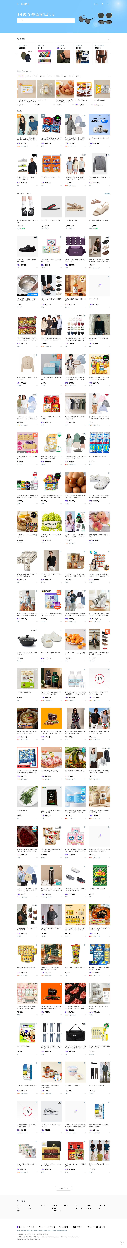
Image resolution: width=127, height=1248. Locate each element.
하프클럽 (28, 76)
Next (110, 54)
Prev (16, 54)
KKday (100, 1208)
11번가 (78, 76)
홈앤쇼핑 (54, 1208)
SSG (65, 76)
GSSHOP (54, 1205)
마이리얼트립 (101, 1205)
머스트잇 (42, 1205)
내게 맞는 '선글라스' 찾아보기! (34, 14)
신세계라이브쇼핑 (56, 1211)
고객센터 (40, 1227)
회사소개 (31, 1227)
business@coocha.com (73, 1237)
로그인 (95, 4)
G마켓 (70, 76)
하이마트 (66, 1205)
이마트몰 (20, 76)
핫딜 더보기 (62, 1188)
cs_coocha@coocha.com (52, 1237)
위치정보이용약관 (63, 1227)
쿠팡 (35, 76)
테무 (76, 1205)
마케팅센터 (89, 1227)
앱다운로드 (22, 1227)
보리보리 (89, 1208)
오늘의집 (57, 76)
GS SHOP (42, 76)
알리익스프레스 (79, 1208)
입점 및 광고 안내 (100, 1227)
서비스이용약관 (51, 1227)
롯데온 (50, 76)
